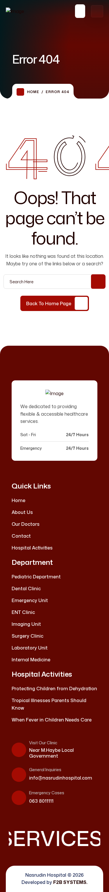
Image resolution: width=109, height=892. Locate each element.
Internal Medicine (31, 659)
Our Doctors (26, 524)
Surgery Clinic (27, 636)
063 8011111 (41, 801)
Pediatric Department (36, 576)
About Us (22, 512)
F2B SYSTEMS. (70, 882)
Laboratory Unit (30, 648)
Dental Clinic (26, 588)
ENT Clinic (23, 612)
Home (33, 91)
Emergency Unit (30, 600)
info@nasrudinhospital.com (60, 778)
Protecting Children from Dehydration (54, 688)
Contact (21, 536)
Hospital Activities (32, 548)
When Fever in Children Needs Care (52, 720)
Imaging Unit (26, 624)
